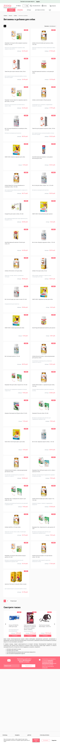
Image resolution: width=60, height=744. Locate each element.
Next (55, 625)
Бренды (29, 10)
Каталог (11, 10)
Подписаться (28, 665)
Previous (6, 626)
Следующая (13, 601)
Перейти (38, 1)
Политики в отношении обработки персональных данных (47, 662)
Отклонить (45, 740)
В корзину (16, 54)
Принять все (36, 740)
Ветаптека (20, 10)
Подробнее (54, 740)
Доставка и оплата (40, 10)
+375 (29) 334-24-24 (36, 5)
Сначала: (46, 26)
